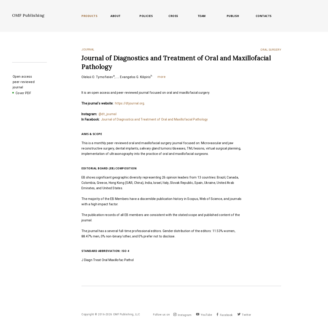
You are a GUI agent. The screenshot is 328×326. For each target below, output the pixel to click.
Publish (233, 16)
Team (202, 16)
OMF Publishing (28, 15)
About (115, 16)
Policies (146, 16)
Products (89, 16)
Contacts (264, 16)
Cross (173, 16)
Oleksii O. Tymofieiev (98, 77)
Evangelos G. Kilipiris (136, 77)
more (161, 77)
